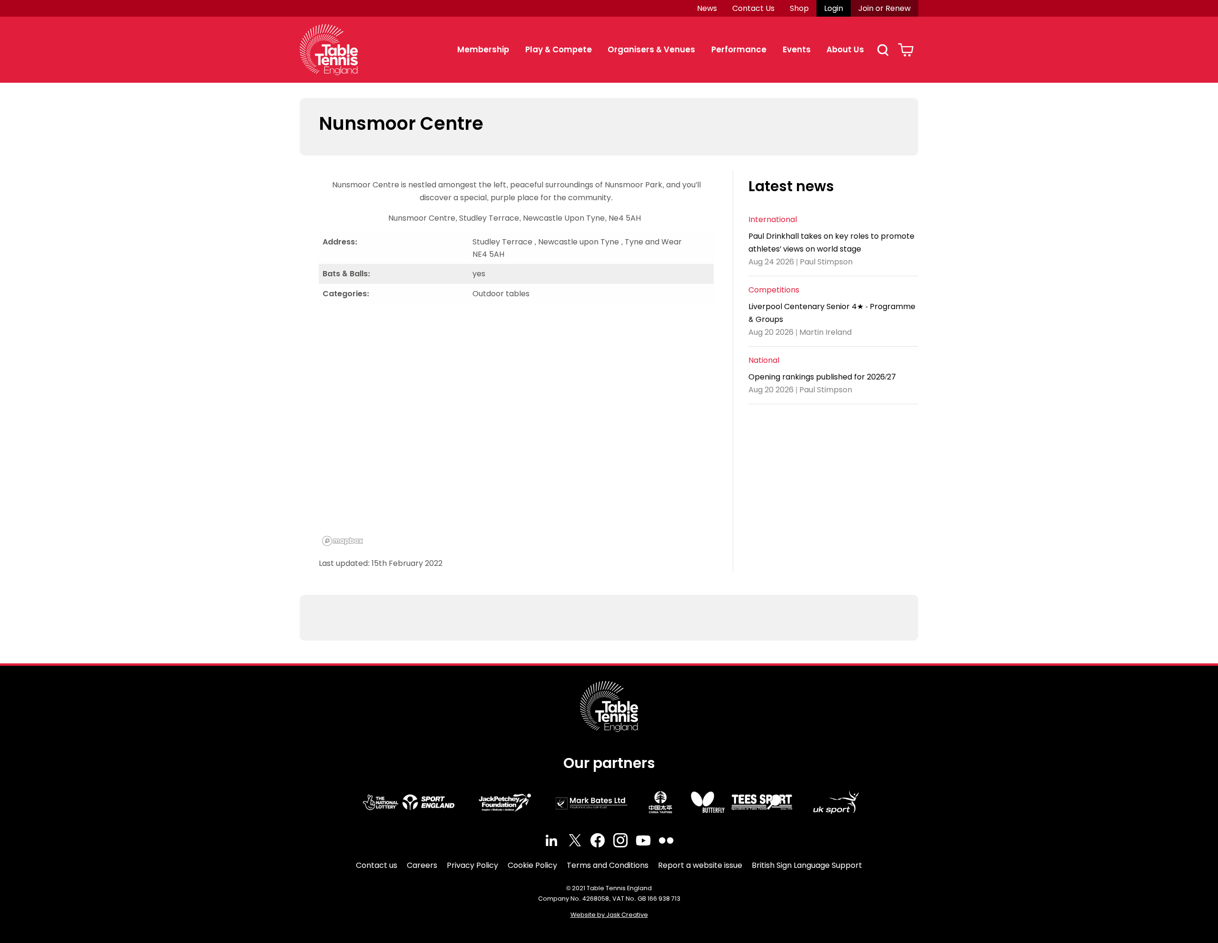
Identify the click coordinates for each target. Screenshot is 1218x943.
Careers (422, 865)
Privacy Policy (472, 865)
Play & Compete (558, 49)
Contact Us (753, 8)
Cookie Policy (532, 865)
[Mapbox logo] (342, 540)
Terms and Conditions (607, 865)
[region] (516, 430)
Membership (483, 49)
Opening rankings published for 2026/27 (822, 376)
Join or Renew (884, 8)
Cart (905, 50)
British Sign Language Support (807, 865)
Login (833, 8)
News (707, 8)
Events (797, 49)
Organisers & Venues (651, 49)
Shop (799, 8)
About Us (845, 49)
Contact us (376, 865)
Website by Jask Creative (609, 915)
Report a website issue (700, 865)
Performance (738, 49)
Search (882, 49)
